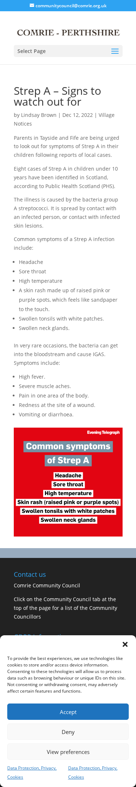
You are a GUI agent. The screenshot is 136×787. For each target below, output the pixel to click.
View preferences (68, 751)
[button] (125, 644)
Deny (68, 731)
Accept (68, 711)
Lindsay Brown (39, 114)
